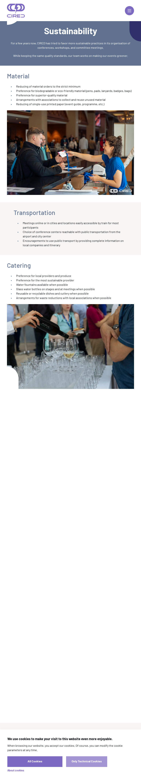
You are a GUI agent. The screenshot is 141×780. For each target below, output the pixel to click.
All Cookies (35, 761)
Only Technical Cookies (87, 761)
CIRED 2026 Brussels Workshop (16, 10)
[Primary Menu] (129, 10)
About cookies (15, 770)
